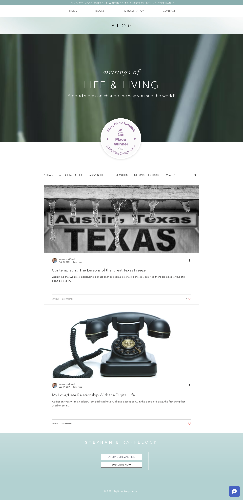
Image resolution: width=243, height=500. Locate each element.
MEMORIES (122, 175)
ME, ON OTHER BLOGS (146, 175)
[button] (100, 10)
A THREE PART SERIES (70, 175)
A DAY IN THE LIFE (99, 175)
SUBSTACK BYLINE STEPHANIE (152, 3)
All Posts (48, 175)
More (168, 175)
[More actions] (191, 260)
